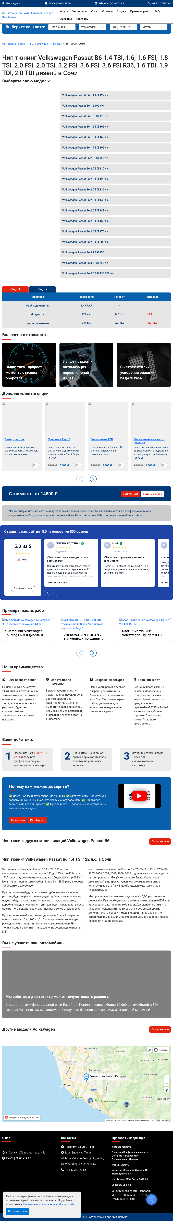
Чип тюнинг (79, 11)
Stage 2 (42, 289)
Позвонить (18, 820)
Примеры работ (140, 11)
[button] (93, 479)
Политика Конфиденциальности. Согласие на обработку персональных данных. (130, 1156)
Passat (57, 43)
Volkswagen (42, 43)
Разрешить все (17, 1211)
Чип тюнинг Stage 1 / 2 (16, 43)
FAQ (157, 11)
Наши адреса (13, 3)
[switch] (35, 465)
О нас (94, 11)
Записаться (130, 493)
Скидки (121, 11)
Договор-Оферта (121, 1147)
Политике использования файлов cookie (48, 1204)
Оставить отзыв (23, 588)
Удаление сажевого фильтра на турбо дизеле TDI (130, 1172)
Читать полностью (57, 582)
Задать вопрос (152, 493)
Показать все (160, 841)
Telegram (38, 820)
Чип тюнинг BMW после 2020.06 (130, 1179)
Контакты (82, 18)
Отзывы (107, 11)
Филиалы (66, 18)
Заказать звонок (121, 1184)
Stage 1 (15, 289)
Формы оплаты (120, 1164)
